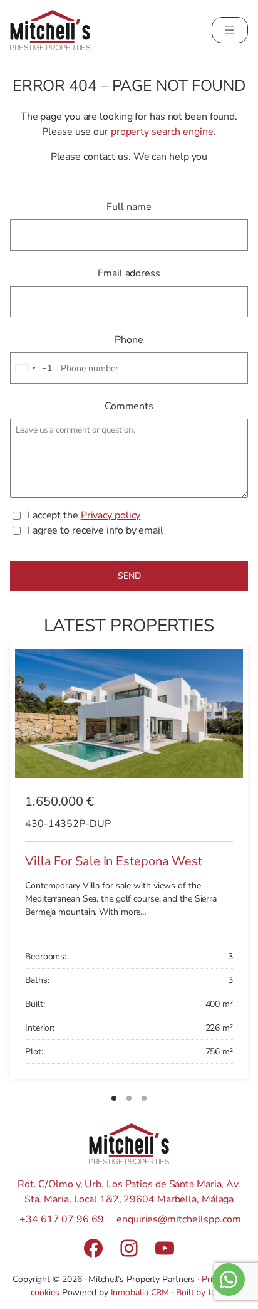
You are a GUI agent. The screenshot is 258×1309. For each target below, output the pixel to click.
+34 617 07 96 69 (61, 1219)
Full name (128, 207)
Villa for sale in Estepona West (113, 861)
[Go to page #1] (113, 1098)
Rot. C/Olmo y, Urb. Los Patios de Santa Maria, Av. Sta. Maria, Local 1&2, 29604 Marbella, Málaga (129, 1191)
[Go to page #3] (144, 1098)
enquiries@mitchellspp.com (178, 1219)
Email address (129, 273)
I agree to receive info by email (95, 530)
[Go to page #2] (129, 1098)
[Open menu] (230, 30)
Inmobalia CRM (140, 1292)
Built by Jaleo (201, 1292)
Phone (129, 340)
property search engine (162, 132)
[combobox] (32, 368)
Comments (129, 406)
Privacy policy (111, 515)
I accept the (84, 515)
